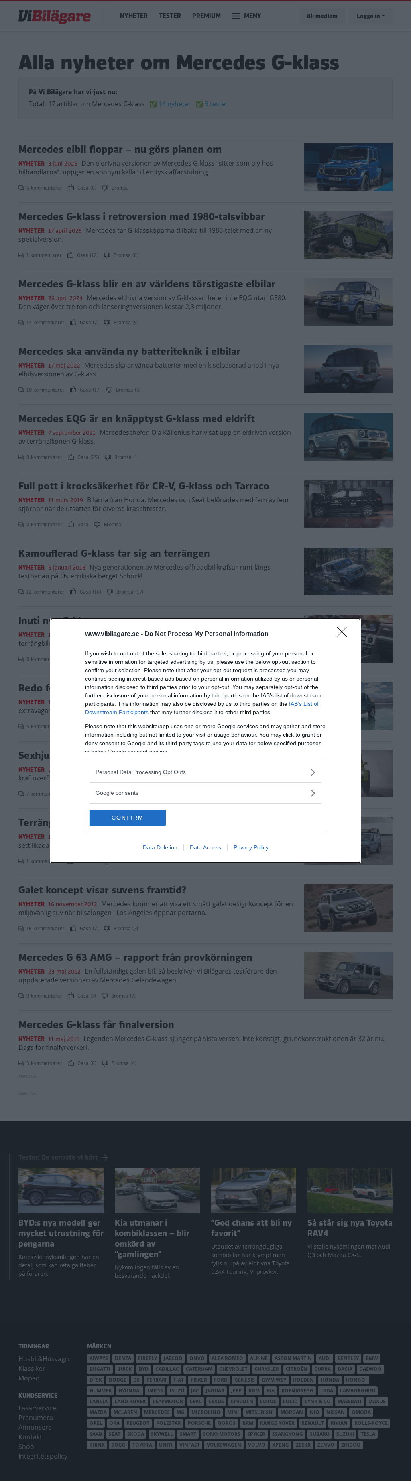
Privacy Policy (251, 847)
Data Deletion (160, 847)
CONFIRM (128, 817)
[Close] (344, 634)
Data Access (205, 847)
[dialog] (205, 741)
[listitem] (205, 772)
